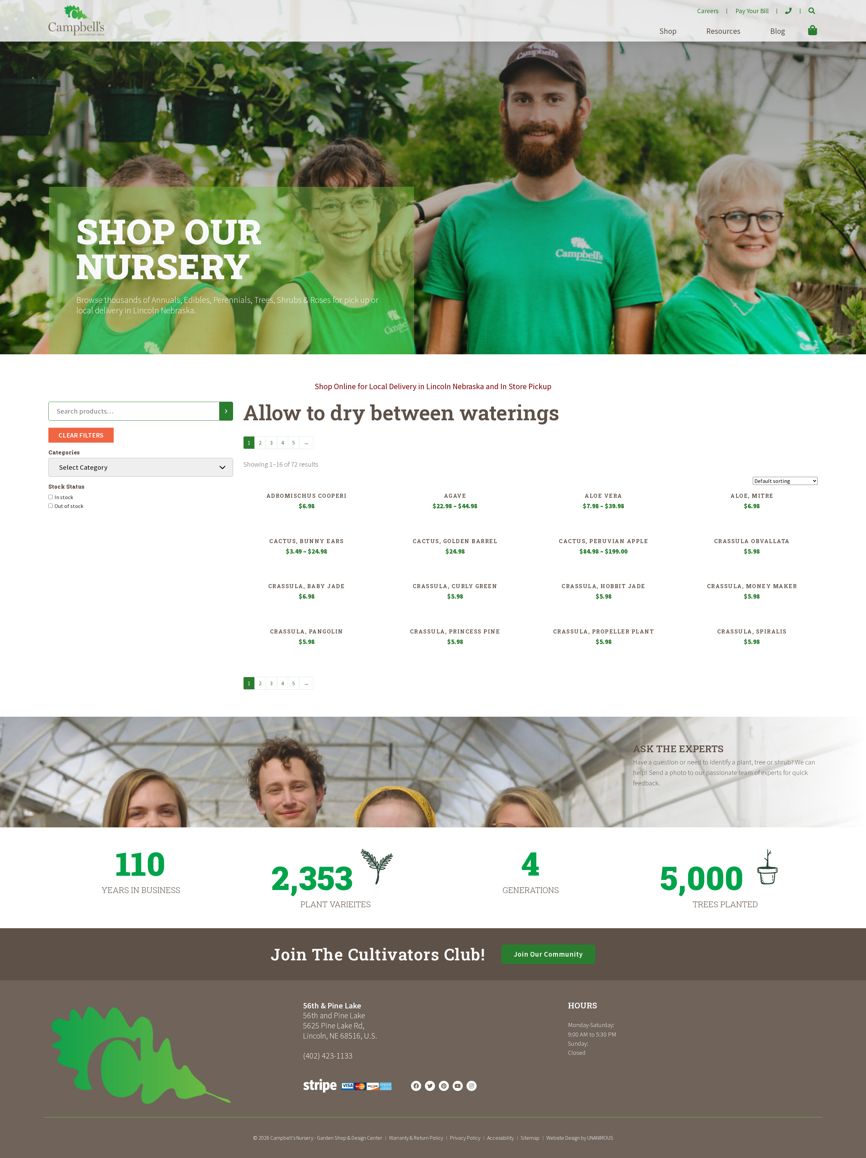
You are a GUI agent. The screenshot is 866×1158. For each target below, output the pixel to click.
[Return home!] (76, 33)
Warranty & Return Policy (416, 1137)
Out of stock (68, 506)
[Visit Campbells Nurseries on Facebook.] (416, 1086)
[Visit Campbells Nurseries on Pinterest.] (444, 1086)
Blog (777, 31)
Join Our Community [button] (548, 954)
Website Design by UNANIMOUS (579, 1137)
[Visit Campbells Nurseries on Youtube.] (458, 1086)
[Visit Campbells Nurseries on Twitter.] (430, 1086)
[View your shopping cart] (803, 25)
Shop (668, 31)
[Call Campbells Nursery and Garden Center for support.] (783, 8)
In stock (63, 497)
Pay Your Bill (752, 11)
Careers (708, 11)
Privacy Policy (465, 1137)
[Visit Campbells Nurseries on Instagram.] (471, 1086)
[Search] (226, 411)
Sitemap (530, 1137)
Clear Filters (81, 435)
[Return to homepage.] (173, 1055)
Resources (723, 31)
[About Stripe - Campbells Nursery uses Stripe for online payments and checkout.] (347, 1094)
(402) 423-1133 (327, 1055)
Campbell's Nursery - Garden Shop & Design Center (326, 1137)
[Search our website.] (806, 8)
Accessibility (500, 1137)
